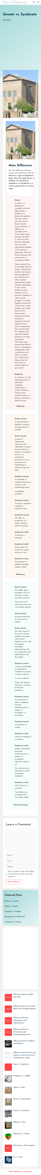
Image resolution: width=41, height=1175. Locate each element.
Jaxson (8, 20)
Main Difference (14, 2)
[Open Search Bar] (33, 2)
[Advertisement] (20, 43)
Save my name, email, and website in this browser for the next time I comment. (21, 874)
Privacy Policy (28, 1171)
